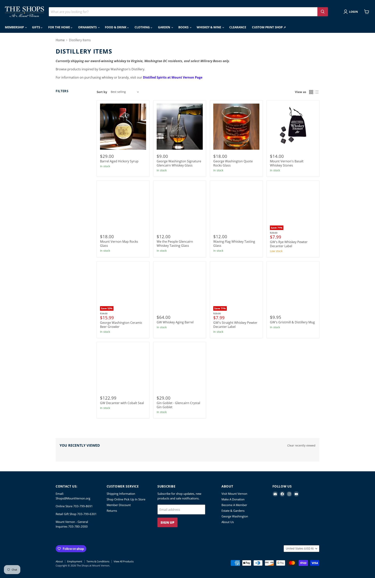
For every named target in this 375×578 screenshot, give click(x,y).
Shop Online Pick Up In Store (126, 499)
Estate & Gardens (233, 511)
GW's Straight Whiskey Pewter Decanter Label (235, 324)
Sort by (102, 92)
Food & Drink (116, 27)
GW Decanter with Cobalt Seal (122, 403)
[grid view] (311, 92)
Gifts (36, 27)
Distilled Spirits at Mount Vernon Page (172, 77)
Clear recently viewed (301, 445)
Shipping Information (121, 494)
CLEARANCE (237, 27)
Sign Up (167, 522)
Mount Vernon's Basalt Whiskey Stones (287, 163)
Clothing (143, 27)
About (59, 561)
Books (183, 27)
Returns (112, 511)
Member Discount (119, 505)
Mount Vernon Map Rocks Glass (119, 243)
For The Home (59, 27)
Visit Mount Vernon (234, 494)
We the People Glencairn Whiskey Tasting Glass (175, 243)
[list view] (316, 92)
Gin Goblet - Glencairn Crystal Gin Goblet (178, 405)
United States (299, 548)
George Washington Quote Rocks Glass (233, 163)
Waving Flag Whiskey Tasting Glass (234, 243)
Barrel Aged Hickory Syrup (119, 161)
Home (60, 40)
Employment (74, 561)
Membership (15, 27)
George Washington (234, 516)
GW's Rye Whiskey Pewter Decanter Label (289, 244)
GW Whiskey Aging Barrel (175, 322)
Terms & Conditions (98, 561)
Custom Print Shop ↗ (269, 27)
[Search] (322, 11)
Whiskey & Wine (209, 27)
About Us (227, 522)
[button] (351, 11)
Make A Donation (233, 499)
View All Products (124, 561)
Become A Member (234, 505)
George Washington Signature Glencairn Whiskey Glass (179, 163)
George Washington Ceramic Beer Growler (121, 324)
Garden (164, 27)
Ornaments (87, 27)
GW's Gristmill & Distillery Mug (292, 322)
